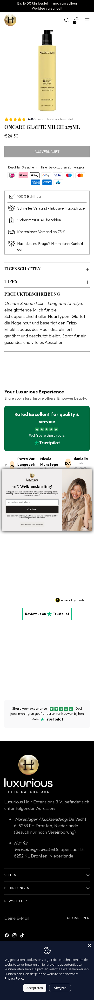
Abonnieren (78, 918)
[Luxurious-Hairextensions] (10, 20)
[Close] (89, 945)
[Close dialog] (89, 472)
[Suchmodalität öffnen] (66, 20)
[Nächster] (86, 6)
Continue (32, 509)
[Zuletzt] (7, 6)
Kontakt (76, 243)
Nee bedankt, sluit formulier (32, 524)
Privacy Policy (14, 978)
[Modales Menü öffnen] (87, 20)
